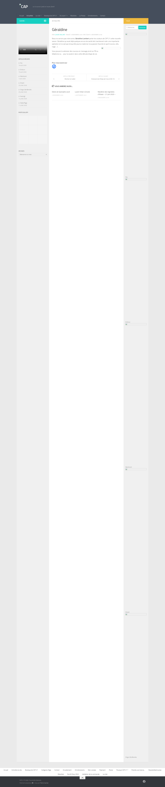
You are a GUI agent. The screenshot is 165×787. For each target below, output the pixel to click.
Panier (111, 770)
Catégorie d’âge (46, 770)
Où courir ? (63, 16)
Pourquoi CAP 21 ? (122, 770)
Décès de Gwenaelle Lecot (61, 92)
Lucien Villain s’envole (82, 92)
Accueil (21, 16)
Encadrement (67, 770)
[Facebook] (54, 66)
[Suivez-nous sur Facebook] (45, 21)
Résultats (73, 16)
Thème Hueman (44, 783)
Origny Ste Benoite (25, 90)
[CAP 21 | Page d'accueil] (25, 7)
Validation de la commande (90, 774)
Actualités (30, 16)
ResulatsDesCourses (154, 770)
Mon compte (92, 770)
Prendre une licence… (138, 770)
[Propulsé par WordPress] (32, 783)
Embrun (22, 70)
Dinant (22, 83)
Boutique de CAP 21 (50, 16)
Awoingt (22, 96)
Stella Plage (23, 103)
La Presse (82, 16)
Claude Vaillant (60, 35)
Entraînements (92, 16)
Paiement (102, 770)
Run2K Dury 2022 (73, 774)
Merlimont (23, 76)
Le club (38, 16)
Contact (102, 16)
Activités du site (17, 770)
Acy (21, 63)
